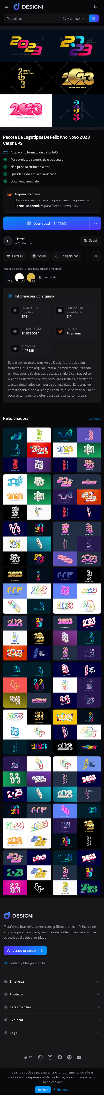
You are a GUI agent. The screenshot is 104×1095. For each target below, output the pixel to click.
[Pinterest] (69, 1057)
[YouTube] (79, 1057)
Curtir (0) (17, 256)
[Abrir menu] (7, 7)
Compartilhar (69, 256)
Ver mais (95, 418)
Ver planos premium (21, 950)
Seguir (93, 240)
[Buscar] (94, 18)
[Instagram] (50, 1057)
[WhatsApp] (40, 1057)
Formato (74, 18)
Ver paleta (50, 277)
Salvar (42, 256)
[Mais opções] (95, 223)
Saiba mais (61, 1089)
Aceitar (43, 1089)
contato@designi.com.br (27, 963)
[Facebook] (59, 1057)
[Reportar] (96, 256)
